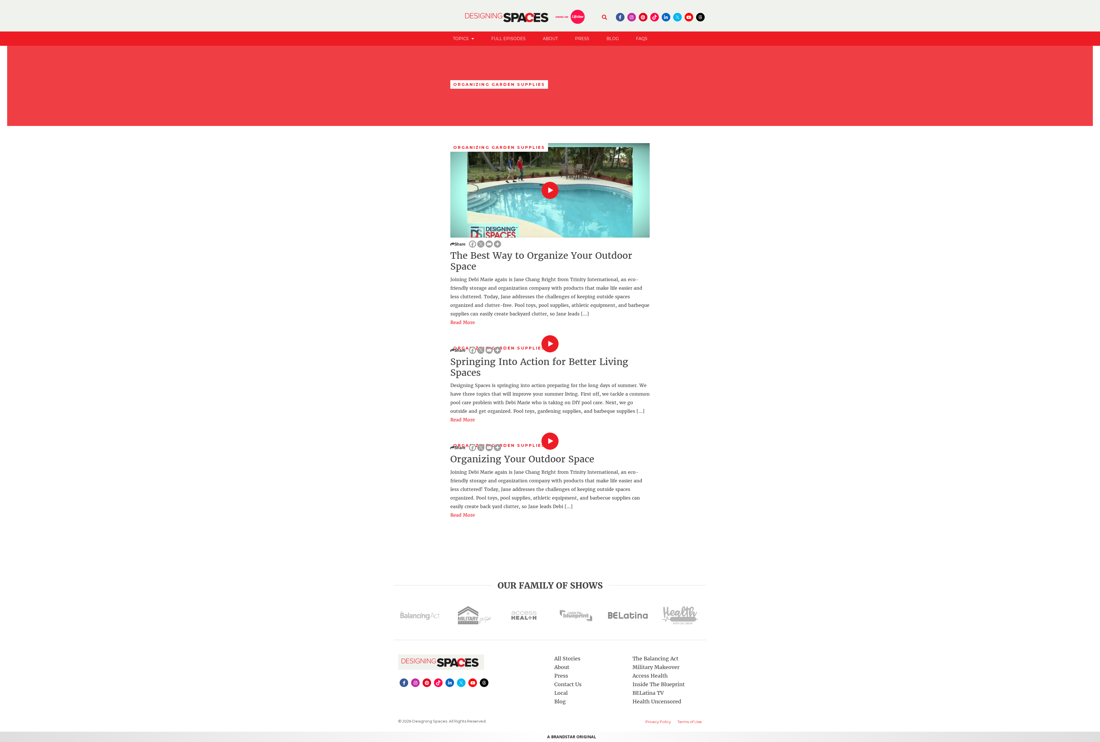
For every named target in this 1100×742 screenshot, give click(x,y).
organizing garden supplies (499, 147)
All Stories (567, 658)
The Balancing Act (655, 658)
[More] (497, 244)
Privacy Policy (658, 721)
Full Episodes (508, 38)
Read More (462, 322)
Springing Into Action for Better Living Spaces (539, 367)
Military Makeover (655, 667)
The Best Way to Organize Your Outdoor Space (541, 261)
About (550, 38)
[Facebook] (472, 244)
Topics (461, 38)
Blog (612, 38)
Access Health (650, 675)
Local (561, 693)
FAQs (641, 38)
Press (582, 38)
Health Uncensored (656, 701)
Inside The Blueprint (658, 684)
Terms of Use (689, 721)
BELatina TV (648, 693)
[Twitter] (480, 244)
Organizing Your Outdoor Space (522, 459)
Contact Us (568, 684)
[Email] (489, 244)
